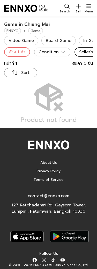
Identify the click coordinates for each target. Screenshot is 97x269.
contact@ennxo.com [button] (48, 196)
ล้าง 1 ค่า (17, 52)
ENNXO (12, 31)
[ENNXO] (20, 8)
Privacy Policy (49, 171)
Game (36, 31)
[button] (34, 260)
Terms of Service (49, 179)
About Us (48, 162)
